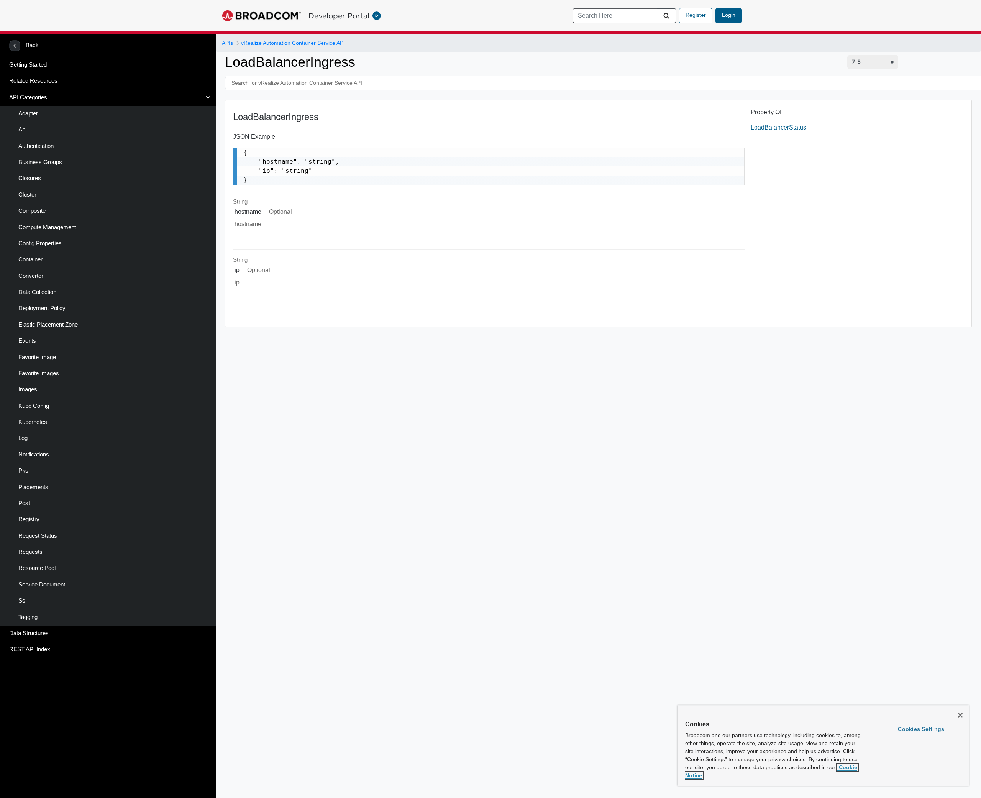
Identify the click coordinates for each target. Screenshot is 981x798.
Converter (30, 276)
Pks (23, 471)
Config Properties (40, 243)
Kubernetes (32, 422)
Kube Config (33, 406)
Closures (29, 178)
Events (27, 341)
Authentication (36, 146)
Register (696, 15)
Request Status (37, 536)
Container (30, 259)
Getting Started (28, 65)
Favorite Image (37, 357)
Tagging (28, 617)
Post (24, 503)
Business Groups (40, 162)
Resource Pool (37, 568)
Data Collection (37, 292)
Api (22, 129)
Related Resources (33, 81)
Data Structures (29, 633)
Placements (33, 487)
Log (23, 438)
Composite (32, 211)
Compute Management (47, 227)
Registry (28, 519)
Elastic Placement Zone (48, 325)
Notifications (33, 455)
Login (728, 15)
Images (27, 389)
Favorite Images (38, 373)
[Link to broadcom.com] (261, 15)
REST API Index (29, 649)
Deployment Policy (42, 308)
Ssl (22, 601)
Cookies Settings (921, 729)
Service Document (41, 584)
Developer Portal (338, 15)
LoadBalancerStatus (778, 127)
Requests (30, 552)
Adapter (28, 113)
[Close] (960, 715)
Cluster (27, 195)
